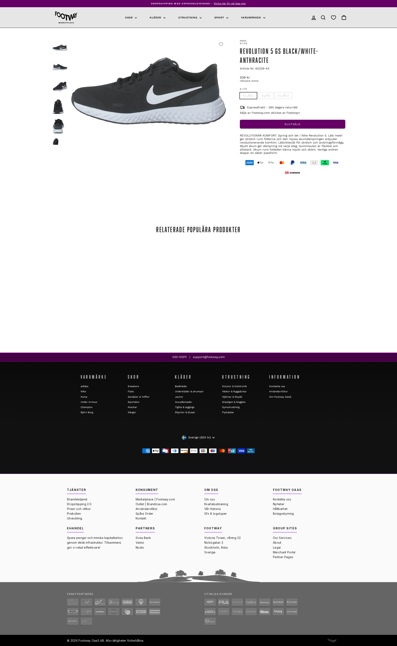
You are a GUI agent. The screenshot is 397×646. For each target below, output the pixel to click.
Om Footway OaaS (280, 396)
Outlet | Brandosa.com (151, 504)
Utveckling (74, 518)
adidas (84, 386)
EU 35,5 (248, 95)
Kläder (156, 17)
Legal (277, 547)
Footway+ (293, 112)
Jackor (179, 396)
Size (244, 89)
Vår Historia (212, 509)
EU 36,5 (283, 95)
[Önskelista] (333, 17)
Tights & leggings (184, 407)
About (277, 542)
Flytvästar (228, 412)
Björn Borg (87, 412)
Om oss (209, 499)
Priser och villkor (79, 509)
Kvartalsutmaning (216, 504)
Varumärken (251, 17)
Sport (219, 17)
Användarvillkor (278, 391)
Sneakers (133, 386)
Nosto (140, 547)
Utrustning (188, 17)
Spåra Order (144, 513)
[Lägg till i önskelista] (221, 44)
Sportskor (134, 402)
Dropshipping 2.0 (79, 504)
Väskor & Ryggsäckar (234, 391)
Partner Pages (283, 557)
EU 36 (266, 95)
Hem (242, 40)
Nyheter (278, 504)
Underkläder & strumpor (189, 391)
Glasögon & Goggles (233, 402)
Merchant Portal (284, 552)
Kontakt (141, 518)
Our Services (282, 538)
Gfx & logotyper (215, 513)
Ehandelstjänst (77, 499)
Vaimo (140, 542)
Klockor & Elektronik (234, 386)
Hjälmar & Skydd (232, 396)
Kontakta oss (277, 386)
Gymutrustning (230, 407)
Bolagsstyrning (283, 513)
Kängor (132, 412)
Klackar (132, 407)
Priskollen (74, 513)
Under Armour (89, 402)
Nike (244, 43)
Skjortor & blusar (185, 412)
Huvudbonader (183, 402)
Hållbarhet (280, 509)
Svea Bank (143, 538)
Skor (129, 17)
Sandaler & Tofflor (138, 396)
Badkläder (181, 386)
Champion (86, 407)
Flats (131, 391)
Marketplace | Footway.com (155, 499)
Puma (84, 396)
